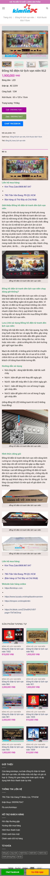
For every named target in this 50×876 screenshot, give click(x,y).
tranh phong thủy (9, 857)
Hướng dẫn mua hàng (11, 825)
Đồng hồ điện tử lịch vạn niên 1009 (37, 748)
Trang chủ (7, 17)
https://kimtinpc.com (13, 588)
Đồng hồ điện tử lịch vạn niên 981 (12, 715)
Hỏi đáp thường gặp (11, 821)
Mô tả (4, 152)
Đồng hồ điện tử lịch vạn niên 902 (37, 650)
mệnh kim (32, 853)
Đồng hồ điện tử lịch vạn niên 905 (12, 748)
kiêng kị (5, 853)
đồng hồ (8, 141)
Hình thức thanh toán (11, 830)
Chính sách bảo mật (10, 834)
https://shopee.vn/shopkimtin (17, 601)
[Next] (44, 42)
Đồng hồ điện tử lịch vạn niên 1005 (37, 715)
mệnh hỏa (23, 853)
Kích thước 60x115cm (34, 137)
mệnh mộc (43, 853)
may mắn (14, 853)
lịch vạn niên (20, 141)
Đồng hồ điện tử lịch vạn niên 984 (12, 683)
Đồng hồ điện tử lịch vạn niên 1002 (12, 650)
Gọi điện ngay (37, 872)
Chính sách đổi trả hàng (12, 838)
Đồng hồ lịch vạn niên (24, 17)
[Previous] (6, 42)
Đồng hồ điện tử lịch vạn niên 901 (37, 683)
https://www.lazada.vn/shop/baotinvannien (24, 597)
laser (14, 141)
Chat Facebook (12, 872)
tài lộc (20, 857)
